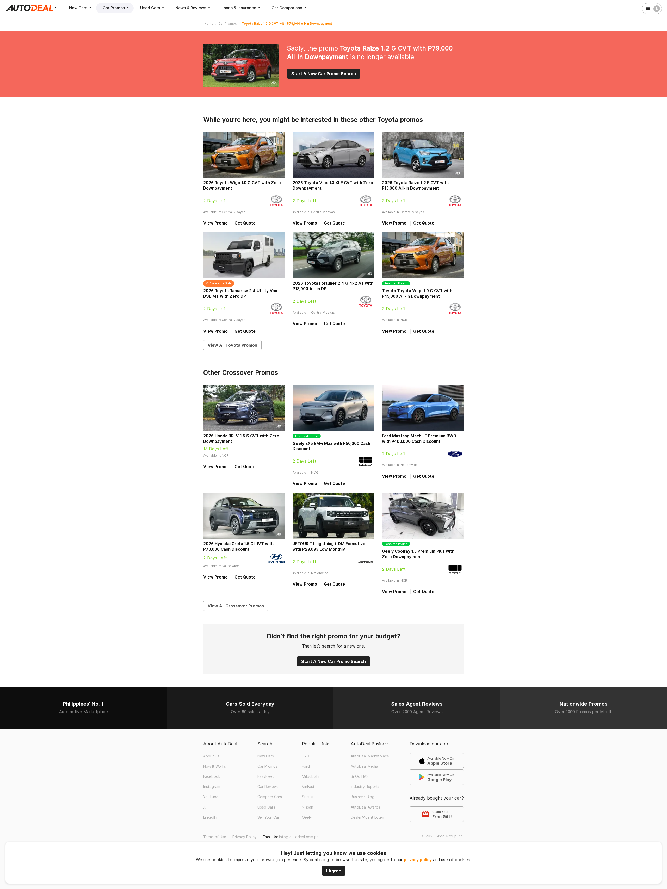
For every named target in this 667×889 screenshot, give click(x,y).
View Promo (215, 223)
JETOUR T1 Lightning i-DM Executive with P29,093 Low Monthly (329, 546)
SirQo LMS (360, 776)
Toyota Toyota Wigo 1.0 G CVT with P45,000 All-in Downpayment (417, 293)
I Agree (333, 870)
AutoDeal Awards (365, 807)
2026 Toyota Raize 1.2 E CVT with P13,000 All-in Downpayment (415, 185)
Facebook (211, 776)
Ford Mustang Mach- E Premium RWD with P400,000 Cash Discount (419, 438)
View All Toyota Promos (232, 345)
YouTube (210, 797)
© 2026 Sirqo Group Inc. (442, 836)
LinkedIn (210, 817)
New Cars (78, 7)
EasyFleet (265, 776)
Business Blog (362, 797)
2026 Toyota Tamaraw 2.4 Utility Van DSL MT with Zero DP (240, 293)
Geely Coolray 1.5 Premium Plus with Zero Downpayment (418, 554)
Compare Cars (269, 797)
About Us (211, 756)
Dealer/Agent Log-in (368, 817)
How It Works (214, 766)
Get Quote (245, 223)
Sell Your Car (268, 817)
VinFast (308, 787)
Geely (307, 817)
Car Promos (114, 7)
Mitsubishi (310, 776)
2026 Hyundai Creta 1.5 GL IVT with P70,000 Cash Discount (238, 546)
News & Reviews (191, 7)
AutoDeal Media (364, 766)
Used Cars (150, 7)
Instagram (211, 787)
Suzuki (307, 797)
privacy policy (418, 859)
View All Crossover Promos (236, 605)
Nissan (307, 807)
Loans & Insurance (239, 7)
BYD (305, 756)
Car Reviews (268, 787)
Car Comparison (287, 7)
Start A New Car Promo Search (323, 73)
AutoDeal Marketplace (370, 756)
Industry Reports (365, 787)
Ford (306, 766)
